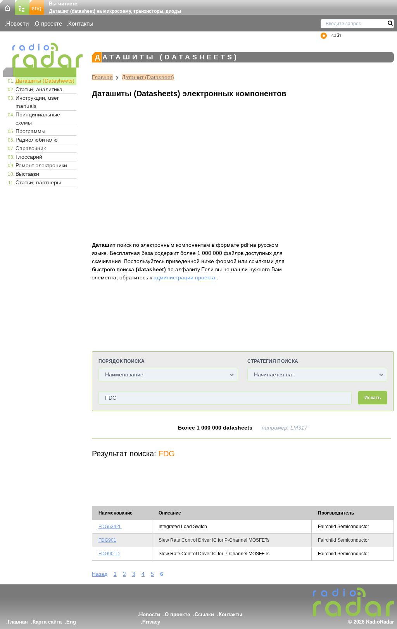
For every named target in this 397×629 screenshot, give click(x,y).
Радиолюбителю (37, 140)
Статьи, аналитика (39, 89)
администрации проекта (184, 277)
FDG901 (107, 540)
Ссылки (204, 614)
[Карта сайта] (22, 7)
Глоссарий (29, 157)
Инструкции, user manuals (37, 102)
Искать (372, 397)
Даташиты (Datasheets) (45, 81)
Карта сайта (47, 622)
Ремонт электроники (41, 165)
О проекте (48, 23)
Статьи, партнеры (38, 182)
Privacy (151, 622)
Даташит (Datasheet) (148, 77)
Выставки (27, 174)
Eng (71, 622)
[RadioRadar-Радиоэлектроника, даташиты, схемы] (7, 7)
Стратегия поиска (272, 361)
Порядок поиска (121, 361)
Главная (102, 77)
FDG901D (109, 553)
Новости (17, 23)
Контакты (80, 23)
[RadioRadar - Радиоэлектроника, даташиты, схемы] (39, 55)
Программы (30, 131)
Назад (99, 574)
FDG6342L (110, 526)
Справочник (31, 148)
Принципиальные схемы (38, 118)
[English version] (36, 7)
